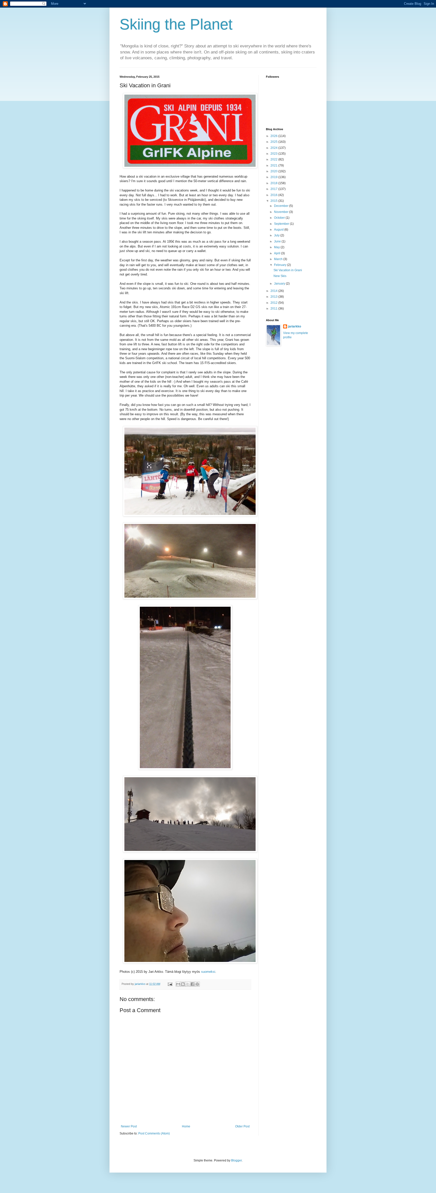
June (278, 241)
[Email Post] (170, 983)
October (280, 217)
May (277, 247)
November (281, 212)
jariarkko (294, 326)
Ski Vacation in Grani (288, 270)
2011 (274, 308)
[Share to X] (187, 984)
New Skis (280, 276)
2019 (274, 177)
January (280, 283)
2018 (274, 183)
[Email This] (178, 984)
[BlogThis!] (182, 984)
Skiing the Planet (176, 24)
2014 (274, 291)
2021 (274, 165)
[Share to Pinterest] (197, 984)
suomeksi (208, 972)
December (281, 206)
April (277, 253)
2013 (274, 296)
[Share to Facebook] (192, 984)
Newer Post (129, 1126)
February (280, 265)
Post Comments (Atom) (154, 1133)
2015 (274, 201)
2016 (274, 195)
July (277, 235)
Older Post (242, 1126)
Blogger (236, 1160)
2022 (274, 159)
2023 (274, 153)
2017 (274, 189)
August (279, 229)
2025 (274, 142)
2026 (274, 136)
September (282, 224)
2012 (274, 302)
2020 (274, 171)
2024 (274, 148)
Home (186, 1126)
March (278, 259)
